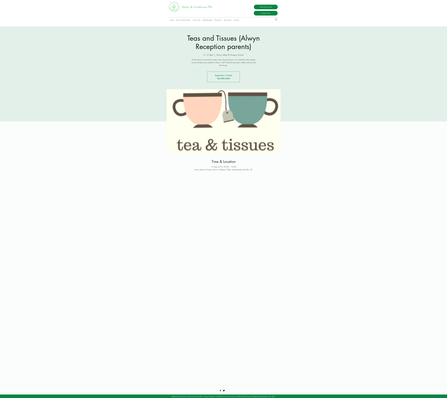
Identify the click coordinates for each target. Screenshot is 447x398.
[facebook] (220, 390)
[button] (276, 19)
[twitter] (224, 390)
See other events (223, 78)
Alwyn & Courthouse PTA (198, 7)
